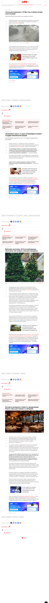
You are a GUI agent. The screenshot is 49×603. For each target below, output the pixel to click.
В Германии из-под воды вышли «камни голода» (19, 122)
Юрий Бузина (11, 355)
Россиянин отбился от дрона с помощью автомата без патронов (20, 242)
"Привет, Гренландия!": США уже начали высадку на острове (7, 127)
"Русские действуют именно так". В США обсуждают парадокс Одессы (33, 238)
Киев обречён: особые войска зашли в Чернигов (33, 242)
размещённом (29, 289)
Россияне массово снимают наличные (33, 127)
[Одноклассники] (20, 106)
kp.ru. (21, 442)
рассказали (19, 146)
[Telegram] (16, 106)
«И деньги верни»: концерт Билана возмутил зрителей (20, 395)
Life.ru (29, 433)
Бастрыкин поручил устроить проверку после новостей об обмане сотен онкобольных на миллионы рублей (24, 179)
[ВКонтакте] (18, 106)
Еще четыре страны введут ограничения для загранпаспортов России (7, 122)
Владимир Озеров (12, 197)
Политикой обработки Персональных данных (26, 4)
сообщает (17, 23)
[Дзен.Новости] (11, 106)
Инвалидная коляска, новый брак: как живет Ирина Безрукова (20, 127)
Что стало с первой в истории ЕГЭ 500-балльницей (20, 238)
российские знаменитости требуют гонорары (29, 496)
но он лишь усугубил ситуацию (28, 183)
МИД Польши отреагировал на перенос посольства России (33, 122)
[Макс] (13, 106)
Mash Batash (27, 42)
